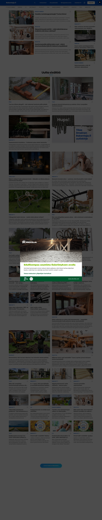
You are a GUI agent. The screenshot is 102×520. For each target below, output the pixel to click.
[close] (99, 2)
